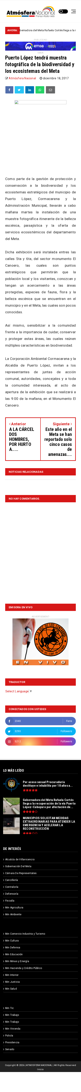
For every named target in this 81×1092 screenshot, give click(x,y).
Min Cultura (12, 940)
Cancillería (11, 880)
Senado (9, 1049)
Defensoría (11, 893)
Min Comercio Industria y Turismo (25, 933)
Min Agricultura (14, 907)
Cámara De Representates (21, 873)
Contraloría (11, 887)
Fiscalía (10, 900)
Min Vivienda (12, 1028)
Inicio (40, 1069)
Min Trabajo (12, 1015)
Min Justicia (12, 981)
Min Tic (9, 1008)
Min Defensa (12, 947)
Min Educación (14, 954)
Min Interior (11, 975)
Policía (9, 1035)
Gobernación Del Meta (18, 866)
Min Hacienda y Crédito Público (23, 968)
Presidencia (12, 1042)
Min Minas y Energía (17, 961)
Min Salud (11, 988)
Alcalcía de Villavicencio (19, 859)
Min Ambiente (13, 914)
